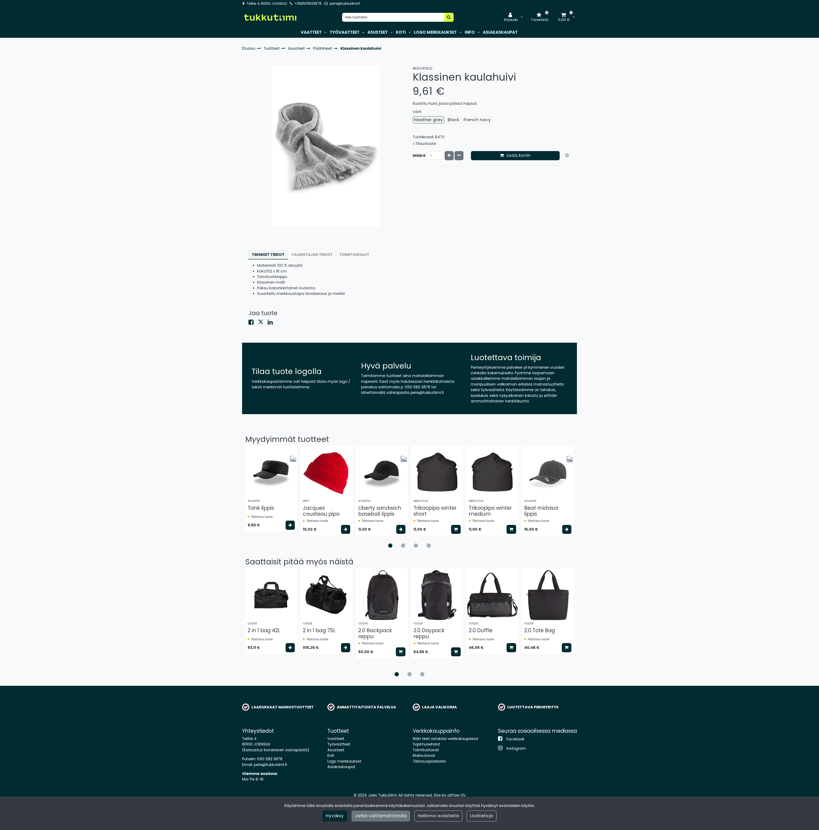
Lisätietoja (481, 816)
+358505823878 (308, 3)
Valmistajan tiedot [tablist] (312, 254)
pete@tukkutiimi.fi (345, 3)
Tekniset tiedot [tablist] (268, 254)
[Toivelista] (567, 156)
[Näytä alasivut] (325, 32)
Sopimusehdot (426, 744)
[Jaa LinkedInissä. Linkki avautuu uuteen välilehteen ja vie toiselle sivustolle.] (272, 323)
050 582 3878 (269, 759)
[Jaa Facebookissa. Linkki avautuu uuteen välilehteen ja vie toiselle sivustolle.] (253, 323)
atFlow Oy (456, 795)
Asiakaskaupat (341, 766)
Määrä (419, 155)
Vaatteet (335, 738)
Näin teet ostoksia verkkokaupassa (445, 738)
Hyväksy (335, 816)
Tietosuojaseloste (429, 761)
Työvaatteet (338, 744)
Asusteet (335, 750)
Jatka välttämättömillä (381, 816)
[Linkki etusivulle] (270, 17)
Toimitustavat (426, 750)
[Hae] (449, 17)
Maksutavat (424, 755)
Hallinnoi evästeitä (438, 816)
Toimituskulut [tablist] (354, 254)
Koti (330, 755)
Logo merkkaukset (344, 761)
